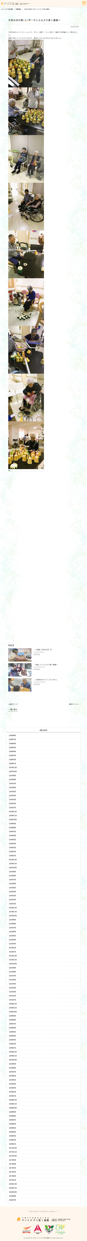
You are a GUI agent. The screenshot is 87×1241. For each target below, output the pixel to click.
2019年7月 (12, 1072)
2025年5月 (12, 791)
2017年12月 (13, 1148)
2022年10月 (13, 915)
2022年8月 (12, 923)
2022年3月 (12, 943)
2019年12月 (13, 1052)
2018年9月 (12, 1112)
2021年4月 (12, 988)
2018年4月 (12, 1132)
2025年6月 (12, 787)
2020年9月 (12, 1016)
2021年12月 (13, 955)
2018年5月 (12, 1128)
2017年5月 (12, 1172)
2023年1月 (12, 903)
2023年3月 (12, 895)
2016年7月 (12, 1200)
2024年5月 (12, 839)
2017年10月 (13, 1156)
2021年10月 (13, 963)
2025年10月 (13, 771)
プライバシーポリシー (49, 1211)
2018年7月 (12, 1120)
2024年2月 (12, 851)
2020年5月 (12, 1032)
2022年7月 (12, 927)
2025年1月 (12, 807)
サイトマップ (34, 1211)
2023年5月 (12, 887)
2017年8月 (12, 1164)
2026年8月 (12, 735)
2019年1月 (12, 1096)
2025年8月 (12, 779)
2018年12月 (13, 1100)
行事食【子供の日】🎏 (44, 649)
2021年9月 (12, 968)
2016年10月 (13, 1192)
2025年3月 (12, 799)
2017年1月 (12, 1180)
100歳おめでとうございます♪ (46, 679)
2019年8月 (12, 1068)
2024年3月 (12, 847)
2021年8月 (12, 972)
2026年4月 (12, 751)
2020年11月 (13, 1008)
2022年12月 (13, 907)
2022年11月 (13, 911)
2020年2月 (12, 1044)
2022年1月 (12, 952)
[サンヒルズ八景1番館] (15, 3)
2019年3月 (12, 1088)
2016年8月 (12, 1196)
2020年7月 (12, 1024)
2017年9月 (12, 1160)
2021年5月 (12, 984)
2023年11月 (13, 863)
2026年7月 (12, 739)
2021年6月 (12, 979)
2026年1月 (12, 763)
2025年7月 (12, 783)
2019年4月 (12, 1084)
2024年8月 (12, 827)
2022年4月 (12, 939)
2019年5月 (12, 1080)
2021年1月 (12, 1000)
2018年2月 (12, 1140)
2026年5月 (12, 747)
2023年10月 (13, 867)
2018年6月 (12, 1124)
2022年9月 (12, 919)
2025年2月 (12, 803)
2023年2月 (12, 899)
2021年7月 (12, 975)
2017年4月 (12, 1176)
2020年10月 (13, 1011)
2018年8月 (12, 1116)
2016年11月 (13, 1188)
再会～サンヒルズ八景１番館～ (47, 664)
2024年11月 (13, 815)
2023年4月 (12, 891)
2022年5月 (12, 935)
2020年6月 (12, 1028)
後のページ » (74, 704)
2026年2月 (12, 759)
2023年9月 (12, 871)
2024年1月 (12, 855)
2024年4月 (12, 843)
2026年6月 (12, 743)
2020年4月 (12, 1036)
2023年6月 (12, 883)
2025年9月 (12, 775)
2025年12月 (13, 767)
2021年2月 (12, 995)
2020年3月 (12, 1040)
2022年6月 (12, 931)
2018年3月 (12, 1136)
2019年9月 (12, 1064)
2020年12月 (13, 1004)
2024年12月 (13, 811)
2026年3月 (12, 755)
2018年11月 (13, 1104)
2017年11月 (13, 1152)
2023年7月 (12, 879)
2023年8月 (12, 875)
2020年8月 (12, 1020)
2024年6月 (12, 835)
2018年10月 (13, 1108)
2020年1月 (12, 1048)
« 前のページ (13, 704)
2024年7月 (12, 831)
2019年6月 (12, 1076)
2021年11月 (13, 959)
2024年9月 (12, 823)
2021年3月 (12, 992)
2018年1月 (12, 1144)
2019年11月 (13, 1056)
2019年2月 (12, 1092)
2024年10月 (13, 819)
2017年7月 (12, 1168)
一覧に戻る (13, 709)
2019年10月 (13, 1060)
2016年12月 (13, 1184)
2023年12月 (13, 859)
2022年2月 (12, 947)
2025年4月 (12, 795)
